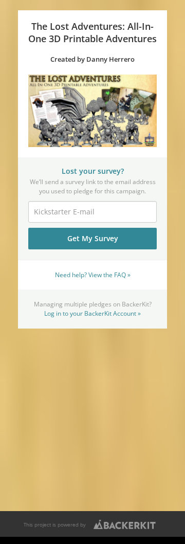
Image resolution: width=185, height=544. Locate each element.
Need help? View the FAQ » (93, 274)
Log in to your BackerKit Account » (92, 313)
